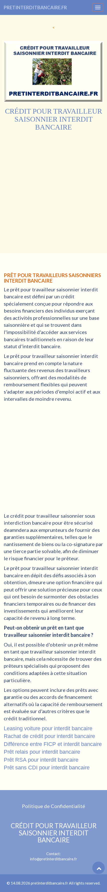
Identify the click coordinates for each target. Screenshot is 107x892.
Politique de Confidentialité (53, 806)
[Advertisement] (53, 187)
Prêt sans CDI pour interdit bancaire (47, 767)
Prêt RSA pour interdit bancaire (41, 760)
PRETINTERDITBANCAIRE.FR (35, 7)
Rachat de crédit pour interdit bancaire (49, 736)
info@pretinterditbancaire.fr (53, 859)
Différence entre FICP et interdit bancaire (53, 744)
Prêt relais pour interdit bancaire (42, 752)
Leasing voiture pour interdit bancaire (48, 728)
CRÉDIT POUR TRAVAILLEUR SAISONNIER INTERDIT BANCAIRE (54, 833)
